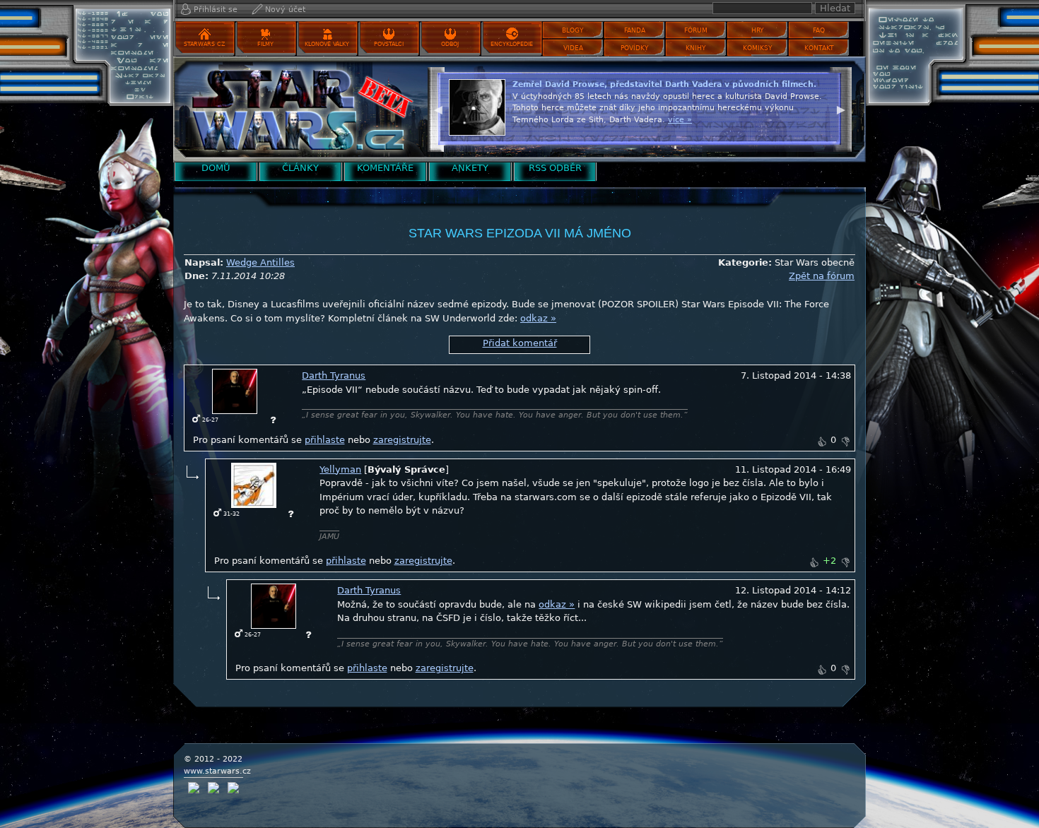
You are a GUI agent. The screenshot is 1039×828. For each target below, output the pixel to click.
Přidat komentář (520, 343)
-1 (845, 441)
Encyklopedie (512, 44)
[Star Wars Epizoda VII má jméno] (297, 109)
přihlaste (325, 439)
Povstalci (389, 44)
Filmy (265, 44)
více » (680, 119)
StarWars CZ (204, 44)
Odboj (450, 44)
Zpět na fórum (822, 276)
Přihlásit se (215, 9)
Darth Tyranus (333, 375)
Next (841, 108)
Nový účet (285, 9)
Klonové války (327, 44)
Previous (438, 108)
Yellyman (340, 469)
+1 (821, 441)
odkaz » (538, 318)
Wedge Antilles (260, 262)
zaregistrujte (402, 439)
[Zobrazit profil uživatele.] (234, 391)
